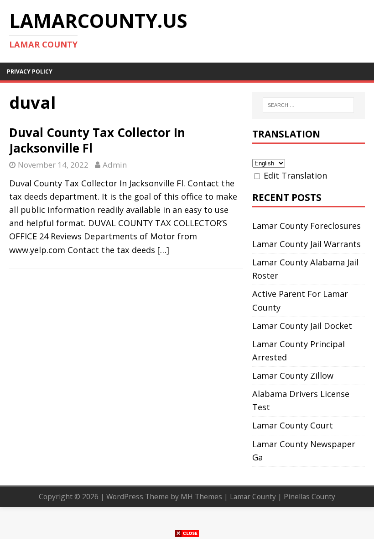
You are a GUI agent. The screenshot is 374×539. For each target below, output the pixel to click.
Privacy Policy (29, 71)
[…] (163, 249)
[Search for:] (308, 105)
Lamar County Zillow (292, 375)
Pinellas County (309, 496)
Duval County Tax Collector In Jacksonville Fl (97, 140)
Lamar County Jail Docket (302, 325)
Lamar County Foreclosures (306, 225)
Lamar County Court (292, 425)
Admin (115, 164)
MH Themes (201, 496)
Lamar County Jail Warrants (306, 243)
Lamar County (253, 496)
